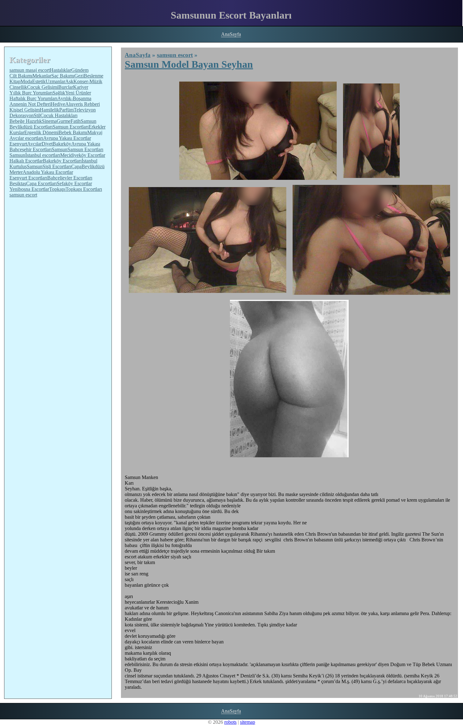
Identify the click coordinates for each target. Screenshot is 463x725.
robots (230, 722)
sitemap (247, 722)
